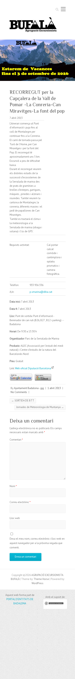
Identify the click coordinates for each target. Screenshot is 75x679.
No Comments (19, 392)
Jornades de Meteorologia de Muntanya (40, 407)
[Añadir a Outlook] (42, 372)
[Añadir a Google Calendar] (21, 372)
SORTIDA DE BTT (22, 400)
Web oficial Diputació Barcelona (33, 368)
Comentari (16, 439)
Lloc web (15, 518)
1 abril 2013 (54, 388)
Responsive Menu (63, 9)
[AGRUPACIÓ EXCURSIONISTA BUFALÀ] (33, 26)
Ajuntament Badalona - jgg (29, 388)
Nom (13, 486)
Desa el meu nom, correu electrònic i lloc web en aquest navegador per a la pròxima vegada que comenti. (37, 543)
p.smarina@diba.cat (41, 292)
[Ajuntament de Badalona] (55, 608)
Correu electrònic (20, 502)
